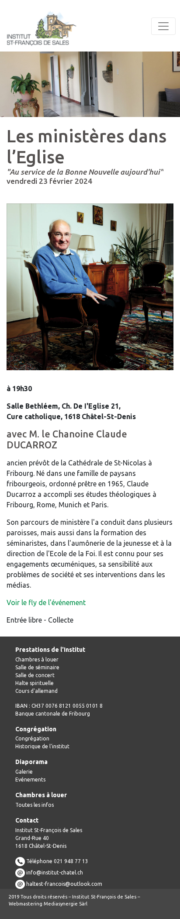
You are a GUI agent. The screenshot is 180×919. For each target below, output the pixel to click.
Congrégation (32, 738)
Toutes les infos (34, 805)
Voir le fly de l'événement (46, 602)
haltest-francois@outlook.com (64, 883)
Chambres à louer (37, 659)
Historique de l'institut (42, 746)
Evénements (30, 779)
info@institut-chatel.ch (54, 872)
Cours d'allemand (36, 691)
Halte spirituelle (34, 683)
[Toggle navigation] (163, 26)
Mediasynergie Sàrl (65, 903)
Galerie (24, 771)
